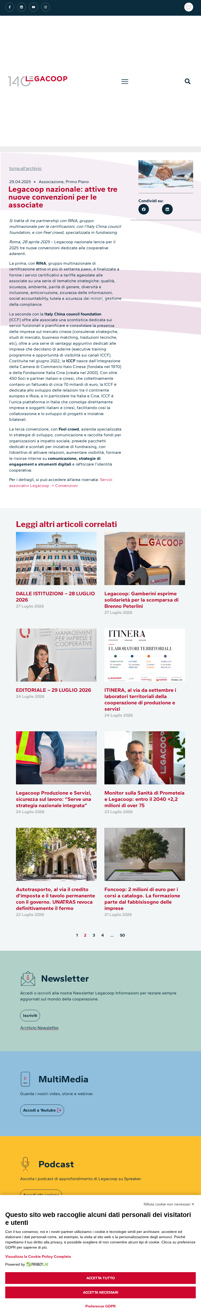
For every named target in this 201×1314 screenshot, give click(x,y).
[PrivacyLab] (36, 1264)
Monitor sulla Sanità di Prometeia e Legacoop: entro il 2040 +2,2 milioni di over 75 (144, 799)
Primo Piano (77, 181)
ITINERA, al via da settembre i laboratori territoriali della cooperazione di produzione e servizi (140, 699)
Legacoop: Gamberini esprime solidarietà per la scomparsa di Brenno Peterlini (141, 599)
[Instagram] (45, 7)
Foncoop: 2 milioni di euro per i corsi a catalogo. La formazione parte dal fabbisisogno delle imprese (142, 898)
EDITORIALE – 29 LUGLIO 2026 (53, 690)
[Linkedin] (21, 7)
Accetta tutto (100, 1278)
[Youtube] (33, 7)
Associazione (51, 181)
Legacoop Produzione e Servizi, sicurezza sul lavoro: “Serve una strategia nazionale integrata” (54, 799)
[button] (125, 81)
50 (122, 935)
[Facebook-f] (9, 7)
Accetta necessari (100, 1292)
